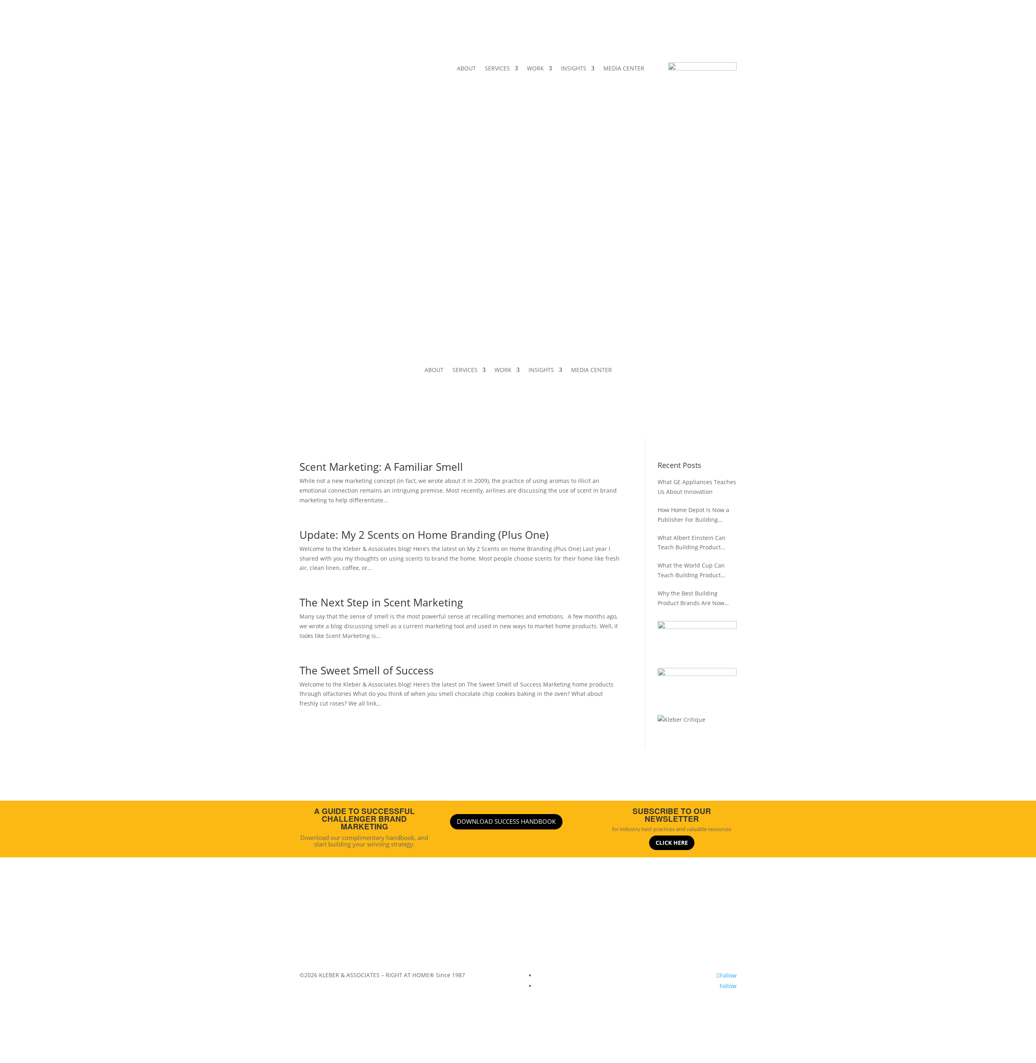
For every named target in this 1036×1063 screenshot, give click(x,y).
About (436, 924)
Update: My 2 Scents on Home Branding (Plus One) (424, 534)
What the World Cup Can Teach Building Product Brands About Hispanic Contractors (691, 570)
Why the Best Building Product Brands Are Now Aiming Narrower (691, 598)
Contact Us (585, 924)
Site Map (619, 924)
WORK (535, 69)
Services (462, 924)
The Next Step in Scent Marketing (381, 602)
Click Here (672, 842)
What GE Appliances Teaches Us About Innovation (697, 486)
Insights (510, 924)
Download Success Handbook (506, 821)
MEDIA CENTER (623, 69)
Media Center (546, 924)
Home (414, 924)
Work (486, 924)
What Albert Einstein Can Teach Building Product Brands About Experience (692, 543)
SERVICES (497, 69)
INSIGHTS (573, 69)
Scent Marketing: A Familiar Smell (381, 466)
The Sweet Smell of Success (366, 670)
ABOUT (466, 69)
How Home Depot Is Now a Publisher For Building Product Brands (693, 515)
